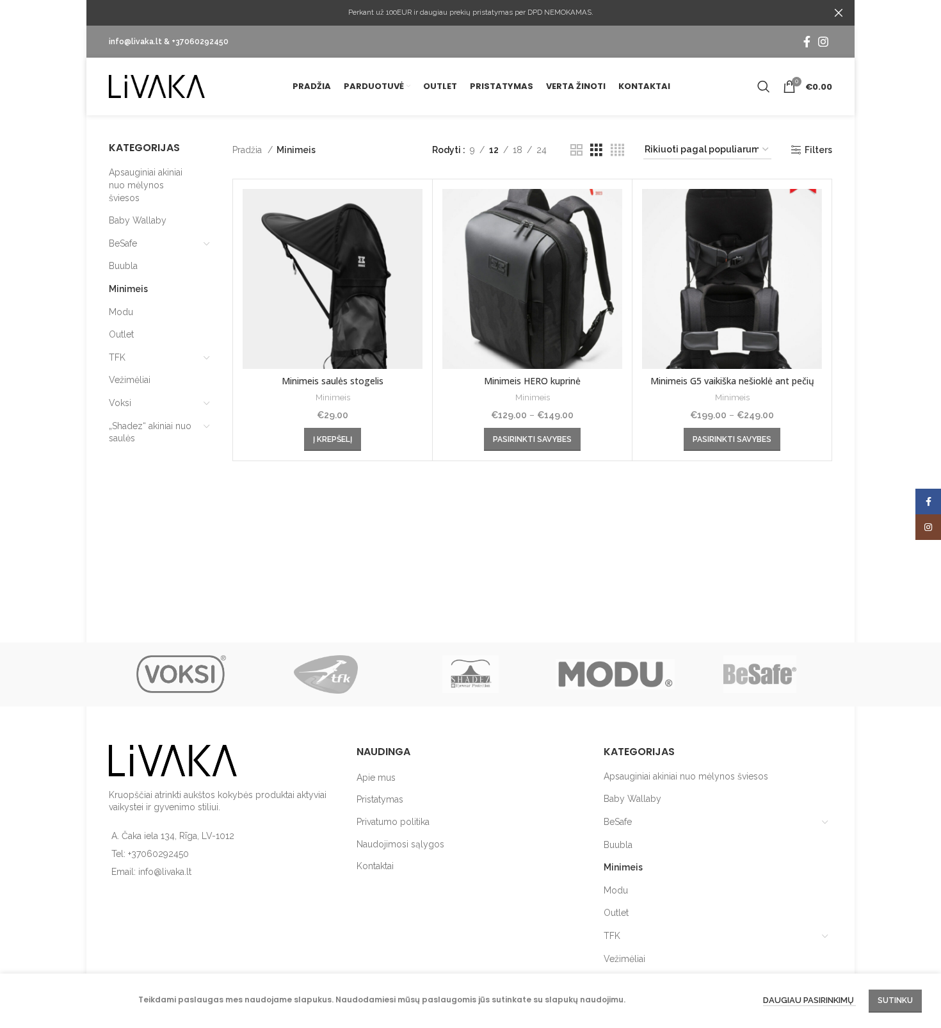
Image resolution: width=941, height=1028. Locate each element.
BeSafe (123, 243)
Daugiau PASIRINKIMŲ (809, 1000)
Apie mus (376, 777)
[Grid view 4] (617, 150)
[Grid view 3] (596, 150)
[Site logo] (157, 86)
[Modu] (615, 674)
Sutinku (895, 1000)
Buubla (123, 266)
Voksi (120, 403)
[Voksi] (181, 674)
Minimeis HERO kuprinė (532, 381)
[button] (332, 439)
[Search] (763, 86)
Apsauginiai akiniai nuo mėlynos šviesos (145, 184)
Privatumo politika (393, 822)
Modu (121, 312)
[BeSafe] (760, 674)
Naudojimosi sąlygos (400, 844)
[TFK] (325, 674)
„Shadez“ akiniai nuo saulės (150, 432)
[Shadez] (470, 674)
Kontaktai (375, 866)
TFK (117, 357)
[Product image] (332, 279)
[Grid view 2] (576, 150)
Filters (818, 150)
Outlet (121, 334)
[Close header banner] (839, 13)
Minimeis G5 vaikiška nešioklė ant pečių (732, 381)
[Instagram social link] (823, 41)
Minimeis (128, 289)
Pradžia (248, 150)
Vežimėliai (129, 380)
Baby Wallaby (137, 220)
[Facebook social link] (807, 41)
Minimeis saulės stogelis (332, 381)
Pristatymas (380, 799)
